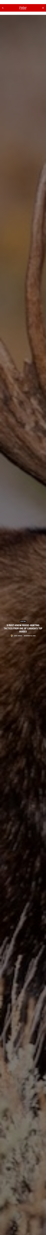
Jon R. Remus (18, 636)
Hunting (23, 621)
